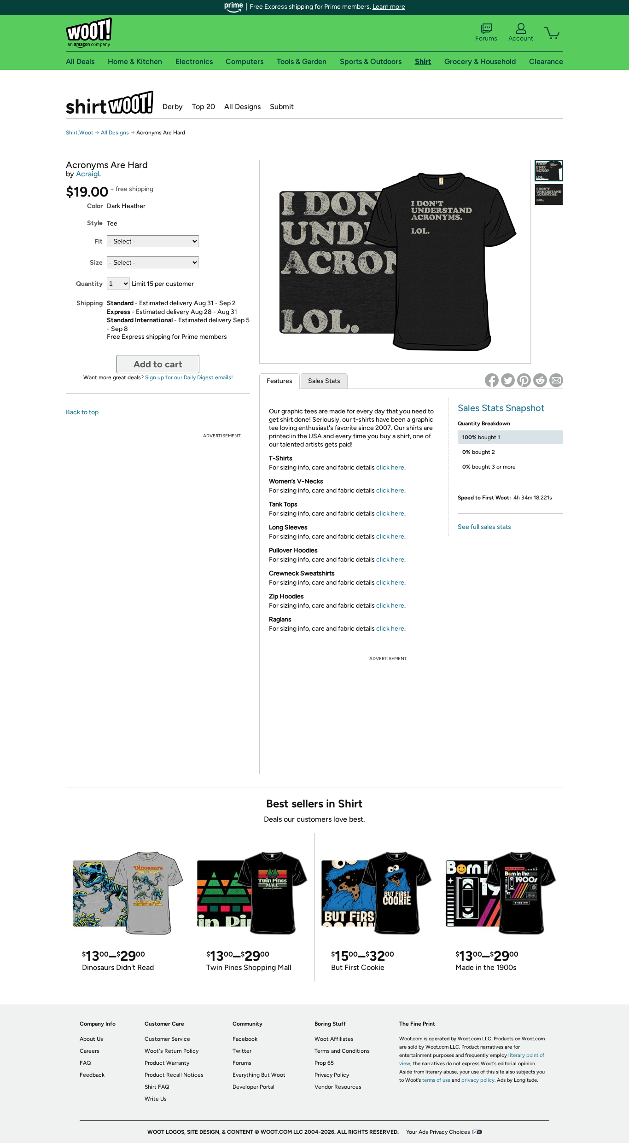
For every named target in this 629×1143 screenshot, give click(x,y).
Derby (173, 106)
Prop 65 (324, 1063)
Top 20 (203, 106)
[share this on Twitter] (508, 380)
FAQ (85, 1063)
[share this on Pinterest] (524, 380)
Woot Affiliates (334, 1039)
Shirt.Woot (109, 102)
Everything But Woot (259, 1075)
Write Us (156, 1099)
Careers (89, 1051)
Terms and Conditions (342, 1051)
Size (96, 263)
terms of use (436, 1080)
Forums (486, 38)
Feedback (92, 1075)
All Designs (242, 106)
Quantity (89, 284)
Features (279, 381)
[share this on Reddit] (540, 380)
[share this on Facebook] (492, 380)
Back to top (82, 412)
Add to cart (158, 364)
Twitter (242, 1051)
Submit (282, 106)
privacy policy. (478, 1080)
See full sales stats (484, 527)
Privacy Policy (331, 1075)
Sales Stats (324, 381)
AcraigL (88, 173)
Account (520, 38)
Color (95, 206)
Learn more (389, 7)
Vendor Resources (337, 1087)
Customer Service (167, 1039)
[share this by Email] (556, 380)
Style (95, 223)
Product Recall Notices (174, 1075)
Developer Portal (253, 1087)
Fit (98, 241)
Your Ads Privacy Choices (438, 1132)
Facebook (245, 1039)
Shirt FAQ (157, 1087)
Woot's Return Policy (171, 1051)
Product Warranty (167, 1063)
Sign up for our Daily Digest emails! (189, 377)
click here (390, 467)
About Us (91, 1039)
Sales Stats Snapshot (501, 407)
